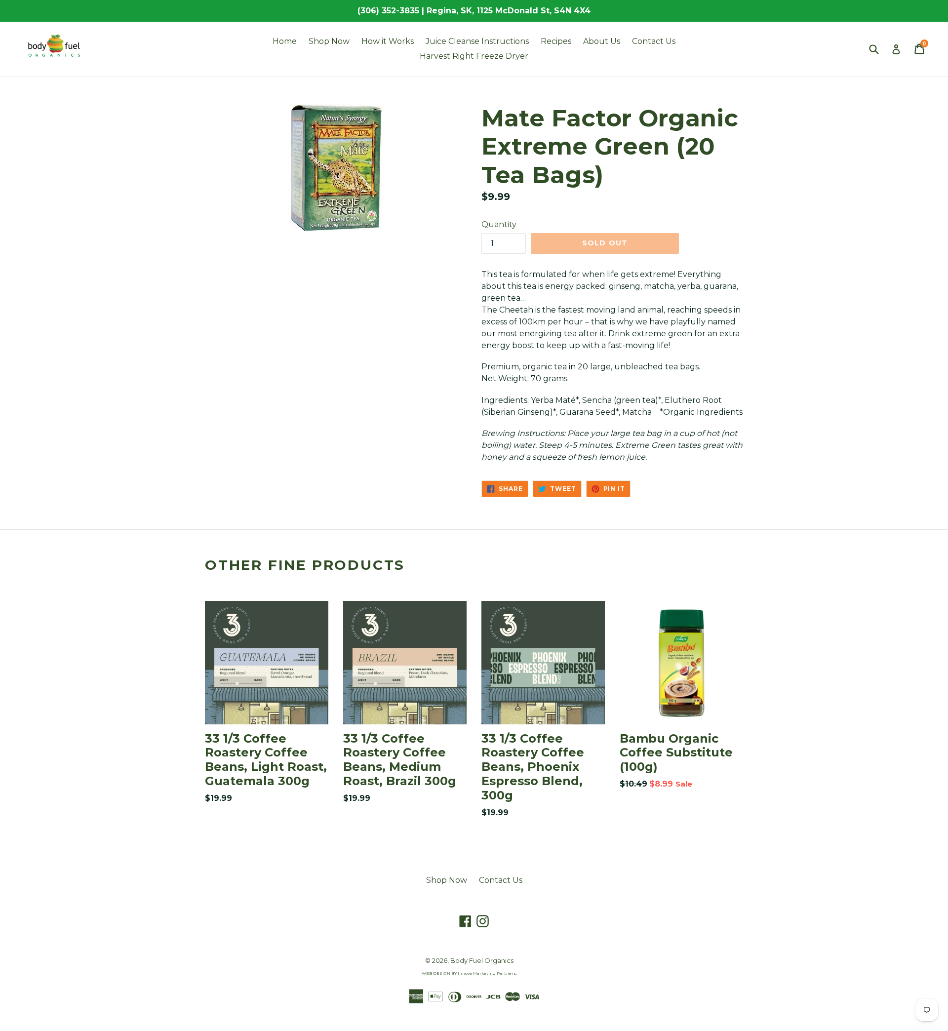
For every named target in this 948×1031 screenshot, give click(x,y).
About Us (601, 41)
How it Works (387, 41)
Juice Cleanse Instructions (477, 41)
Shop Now (329, 41)
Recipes (556, 41)
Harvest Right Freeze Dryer (474, 56)
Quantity (498, 224)
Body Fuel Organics (482, 960)
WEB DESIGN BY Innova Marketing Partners (469, 973)
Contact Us (653, 41)
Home (285, 41)
